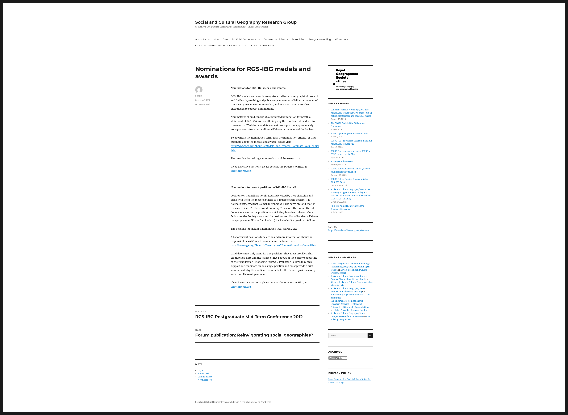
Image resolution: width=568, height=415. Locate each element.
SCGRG (198, 96)
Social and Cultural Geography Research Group (246, 22)
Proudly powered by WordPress (256, 402)
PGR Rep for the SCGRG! (342, 161)
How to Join (221, 39)
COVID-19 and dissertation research (216, 45)
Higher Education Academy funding (350, 310)
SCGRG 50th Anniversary (259, 45)
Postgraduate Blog (320, 39)
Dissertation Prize (274, 39)
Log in (201, 370)
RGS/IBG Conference (244, 39)
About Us (200, 39)
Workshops (341, 39)
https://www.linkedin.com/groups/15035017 (349, 230)
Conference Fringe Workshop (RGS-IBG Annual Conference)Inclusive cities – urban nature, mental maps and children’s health (351, 113)
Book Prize (298, 39)
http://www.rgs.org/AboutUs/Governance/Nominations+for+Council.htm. (275, 245)
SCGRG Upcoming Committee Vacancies (349, 133)
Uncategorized (202, 104)
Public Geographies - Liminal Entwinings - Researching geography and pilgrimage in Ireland (351, 266)
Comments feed (205, 377)
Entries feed (203, 373)
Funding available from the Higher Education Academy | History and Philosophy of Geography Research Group (350, 304)
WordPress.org (205, 380)
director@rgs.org (241, 170)
